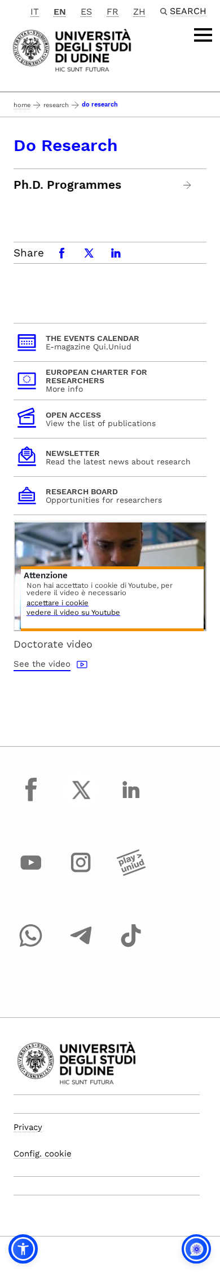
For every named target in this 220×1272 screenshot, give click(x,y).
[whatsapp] (31, 946)
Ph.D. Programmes (67, 185)
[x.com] (81, 800)
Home (22, 105)
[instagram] (81, 873)
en (60, 11)
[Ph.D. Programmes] (188, 185)
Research (56, 105)
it (34, 11)
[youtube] (31, 873)
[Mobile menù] (203, 35)
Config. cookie (43, 1154)
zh (139, 11)
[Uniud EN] (72, 49)
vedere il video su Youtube (73, 613)
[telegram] (81, 946)
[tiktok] (130, 946)
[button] (23, 1249)
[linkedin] (130, 800)
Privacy (28, 1127)
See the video (42, 664)
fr (112, 11)
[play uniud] (130, 873)
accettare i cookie (58, 603)
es (86, 11)
